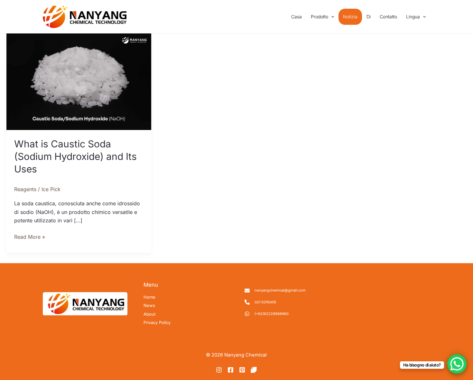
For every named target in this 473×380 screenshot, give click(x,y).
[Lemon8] (254, 370)
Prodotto (319, 16)
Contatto (388, 16)
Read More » (29, 236)
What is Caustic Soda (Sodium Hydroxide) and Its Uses (75, 156)
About (149, 314)
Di (368, 16)
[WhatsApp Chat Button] (457, 364)
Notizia (350, 16)
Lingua (413, 16)
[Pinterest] (242, 370)
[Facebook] (230, 370)
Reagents (25, 189)
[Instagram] (219, 370)
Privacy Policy (157, 322)
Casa (296, 16)
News (149, 305)
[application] (331, 17)
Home (149, 297)
